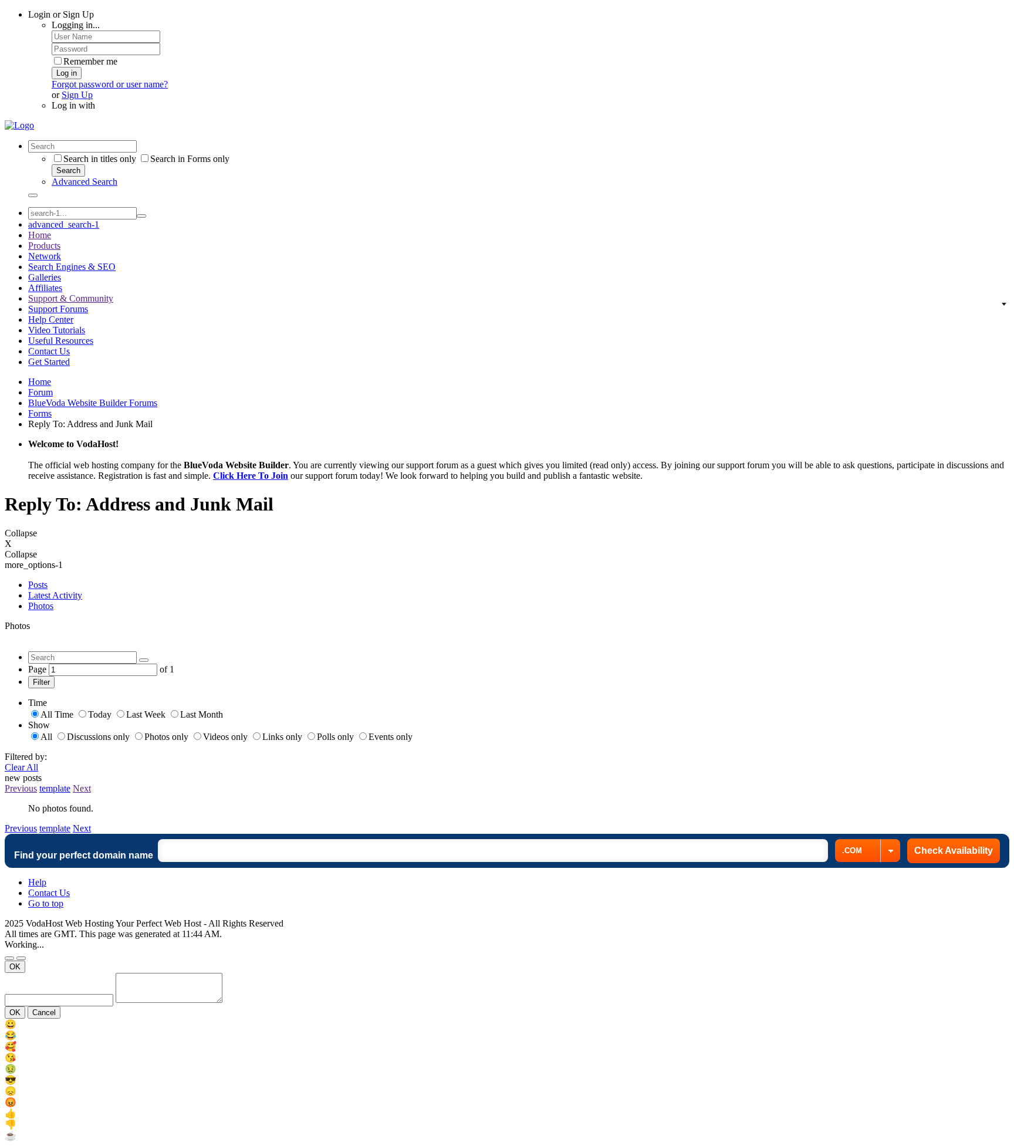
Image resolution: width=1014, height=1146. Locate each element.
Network (44, 256)
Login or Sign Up (61, 14)
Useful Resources (60, 341)
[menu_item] (507, 1024)
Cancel (44, 1012)
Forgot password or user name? (110, 84)
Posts (38, 585)
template (54, 788)
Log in (66, 73)
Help (37, 882)
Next (82, 788)
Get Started (49, 362)
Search (68, 170)
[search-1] (141, 216)
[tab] (518, 585)
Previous (21, 788)
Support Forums (58, 309)
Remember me (90, 61)
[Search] (33, 195)
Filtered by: (26, 757)
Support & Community (70, 298)
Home (39, 235)
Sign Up (77, 95)
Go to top (45, 903)
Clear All (21, 767)
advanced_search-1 (63, 224)
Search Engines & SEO (72, 267)
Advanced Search (84, 182)
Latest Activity (55, 595)
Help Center (50, 319)
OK (15, 966)
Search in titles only (99, 159)
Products (44, 246)
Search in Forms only (189, 159)
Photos (40, 606)
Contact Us (49, 351)
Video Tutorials (56, 330)
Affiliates (45, 288)
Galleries (44, 277)
